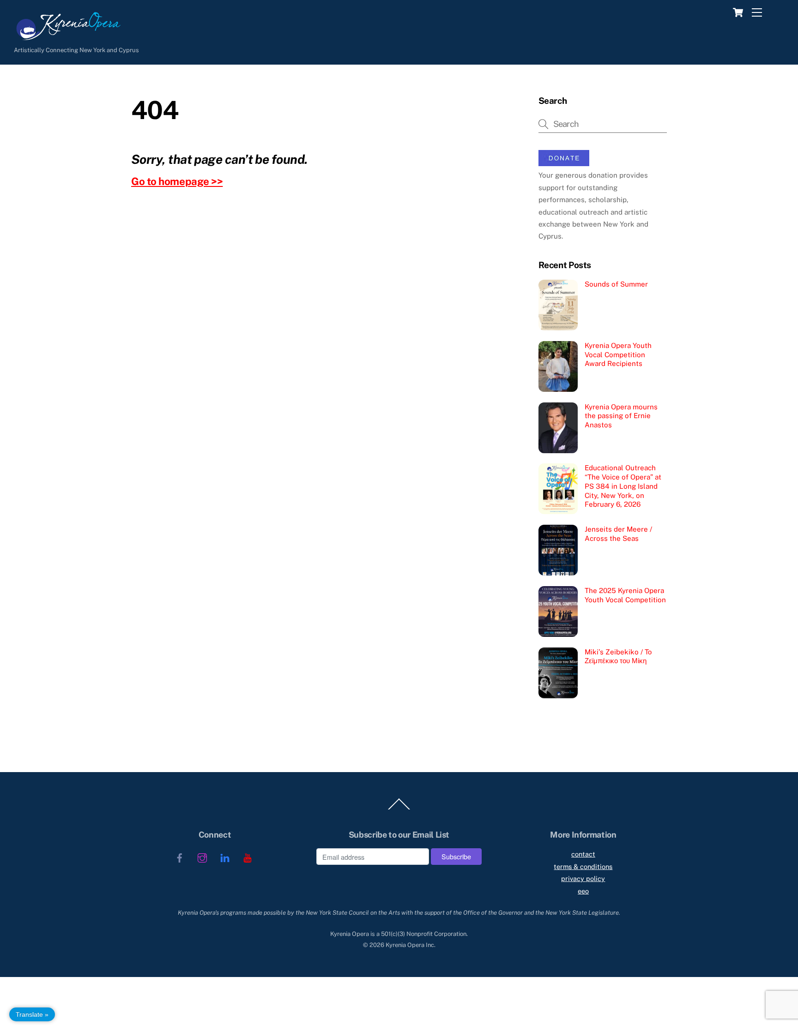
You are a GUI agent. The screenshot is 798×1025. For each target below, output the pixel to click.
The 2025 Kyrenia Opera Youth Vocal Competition (625, 595)
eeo (583, 891)
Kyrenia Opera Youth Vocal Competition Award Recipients (618, 355)
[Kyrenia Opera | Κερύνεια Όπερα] (62, 37)
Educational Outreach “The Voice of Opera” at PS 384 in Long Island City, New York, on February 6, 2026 (623, 486)
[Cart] (736, 12)
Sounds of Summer (616, 284)
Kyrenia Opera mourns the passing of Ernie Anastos (621, 416)
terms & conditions (583, 866)
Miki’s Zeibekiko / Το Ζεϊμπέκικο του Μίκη (618, 656)
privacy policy (583, 878)
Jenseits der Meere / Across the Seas (618, 533)
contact (583, 854)
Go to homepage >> (177, 181)
